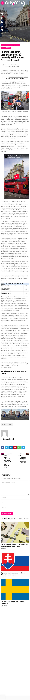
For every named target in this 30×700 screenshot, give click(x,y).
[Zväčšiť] (27, 93)
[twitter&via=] (2, 30)
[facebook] (2, 33)
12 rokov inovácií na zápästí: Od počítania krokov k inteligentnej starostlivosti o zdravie (14, 545)
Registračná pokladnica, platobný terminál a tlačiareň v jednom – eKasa (12, 574)
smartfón (10, 424)
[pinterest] (2, 22)
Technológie (16, 45)
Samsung (4, 424)
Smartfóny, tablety (6, 45)
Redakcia (7, 64)
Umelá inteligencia (6, 47)
